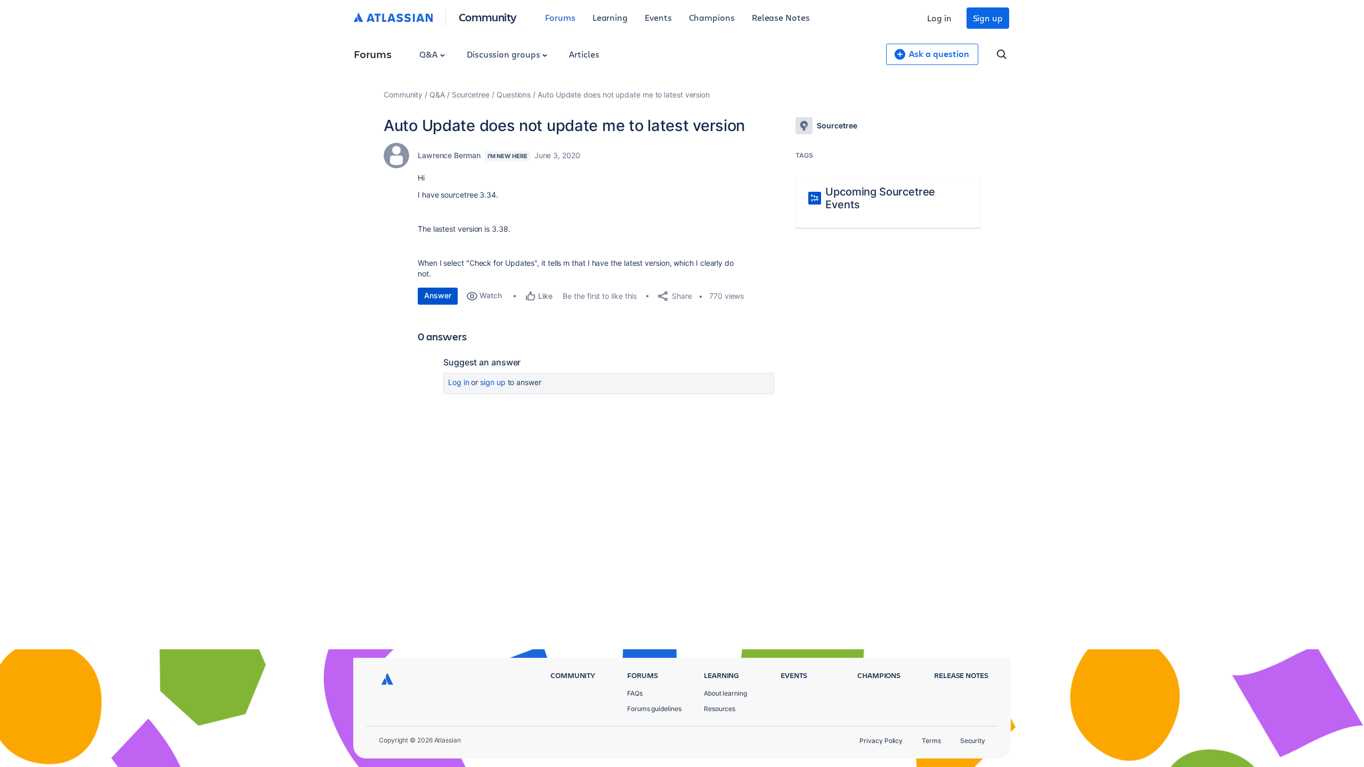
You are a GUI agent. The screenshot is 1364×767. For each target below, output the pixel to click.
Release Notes (781, 17)
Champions (712, 17)
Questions (514, 94)
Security (972, 741)
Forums (560, 17)
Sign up (988, 17)
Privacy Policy (881, 741)
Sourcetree (471, 94)
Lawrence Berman (449, 155)
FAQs (635, 693)
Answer (437, 295)
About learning (725, 693)
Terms (931, 741)
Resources (719, 709)
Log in (939, 17)
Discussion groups (504, 54)
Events (658, 17)
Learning (610, 17)
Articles (584, 54)
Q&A (429, 54)
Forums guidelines (654, 709)
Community (488, 17)
